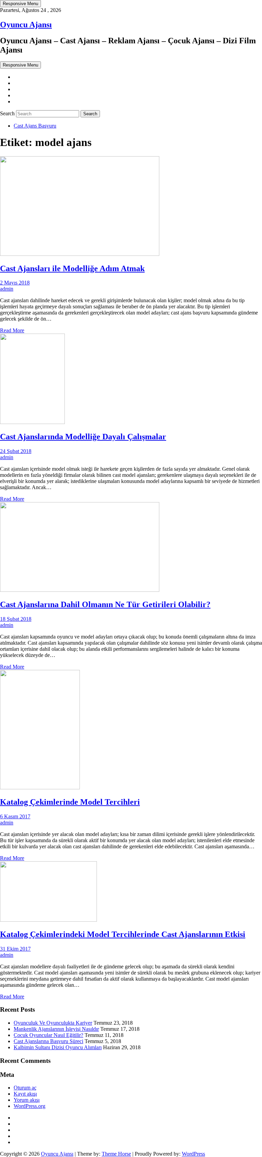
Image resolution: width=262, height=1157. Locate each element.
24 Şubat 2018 (15, 451)
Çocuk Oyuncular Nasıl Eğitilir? (48, 1035)
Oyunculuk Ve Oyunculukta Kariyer (53, 1023)
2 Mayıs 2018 (15, 282)
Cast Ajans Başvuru (35, 126)
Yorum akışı (27, 1100)
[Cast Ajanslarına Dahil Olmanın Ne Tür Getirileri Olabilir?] (79, 590)
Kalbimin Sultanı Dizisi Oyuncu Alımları (58, 1047)
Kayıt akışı (25, 1094)
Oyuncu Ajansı (26, 24)
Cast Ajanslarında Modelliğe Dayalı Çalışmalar (83, 436)
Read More (12, 330)
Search (8, 113)
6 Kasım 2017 (15, 816)
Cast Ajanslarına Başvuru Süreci (48, 1041)
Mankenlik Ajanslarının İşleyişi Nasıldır (56, 1029)
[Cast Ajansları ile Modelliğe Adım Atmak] (79, 254)
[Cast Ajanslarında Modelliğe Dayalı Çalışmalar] (32, 422)
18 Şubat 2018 (15, 619)
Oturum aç (25, 1087)
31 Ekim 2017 (15, 949)
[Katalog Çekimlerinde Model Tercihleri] (40, 787)
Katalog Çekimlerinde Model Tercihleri (70, 801)
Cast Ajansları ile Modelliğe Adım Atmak (72, 268)
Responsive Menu (20, 3)
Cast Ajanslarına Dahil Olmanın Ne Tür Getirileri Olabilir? (105, 604)
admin (6, 289)
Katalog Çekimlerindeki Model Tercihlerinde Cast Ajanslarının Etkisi (122, 934)
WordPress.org (29, 1106)
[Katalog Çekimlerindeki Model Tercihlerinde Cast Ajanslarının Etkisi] (48, 920)
